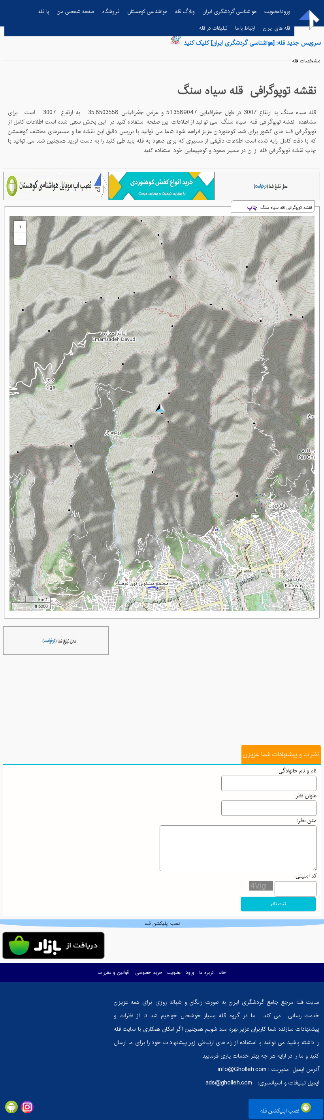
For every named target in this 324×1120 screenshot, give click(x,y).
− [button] (20, 239)
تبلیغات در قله (213, 28)
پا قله (43, 11)
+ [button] (20, 227)
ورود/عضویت (277, 11)
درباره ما (206, 972)
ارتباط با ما (245, 28)
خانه (222, 972)
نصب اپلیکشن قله (280, 1111)
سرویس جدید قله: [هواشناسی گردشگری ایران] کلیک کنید (252, 43)
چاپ (252, 207)
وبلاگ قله (185, 11)
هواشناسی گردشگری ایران (229, 11)
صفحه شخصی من (75, 11)
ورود (190, 972)
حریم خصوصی (148, 972)
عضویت (174, 972)
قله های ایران (276, 28)
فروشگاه (111, 11)
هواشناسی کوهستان (147, 11)
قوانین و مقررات (113, 972)
